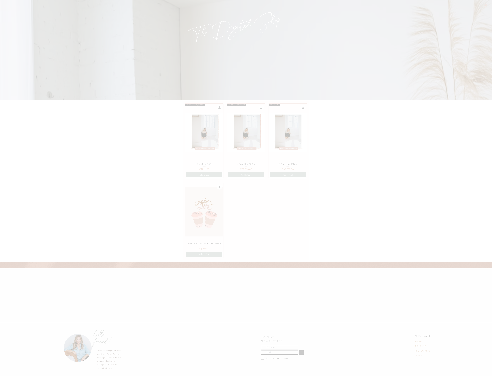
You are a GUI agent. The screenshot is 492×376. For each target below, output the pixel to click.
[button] (283, 153)
